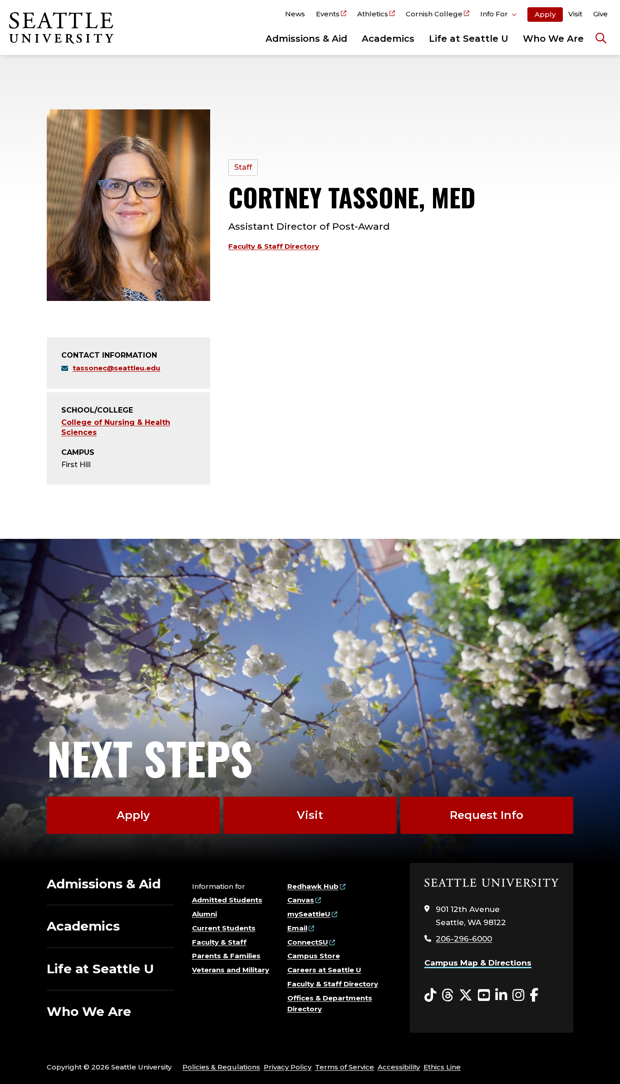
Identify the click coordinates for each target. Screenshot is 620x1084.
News (295, 14)
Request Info (486, 815)
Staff (243, 167)
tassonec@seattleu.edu (116, 368)
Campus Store (313, 955)
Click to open (498, 15)
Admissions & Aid (306, 38)
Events (328, 14)
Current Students (224, 928)
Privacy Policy (287, 1067)
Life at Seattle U (468, 38)
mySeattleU (308, 914)
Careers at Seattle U (324, 970)
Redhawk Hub (313, 886)
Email (297, 928)
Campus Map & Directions (477, 962)
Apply (545, 14)
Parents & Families (226, 955)
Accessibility (399, 1067)
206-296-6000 (464, 938)
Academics (388, 38)
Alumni (204, 914)
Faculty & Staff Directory (273, 246)
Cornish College (434, 14)
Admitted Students (227, 900)
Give (600, 14)
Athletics (372, 14)
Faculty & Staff (219, 942)
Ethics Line (442, 1067)
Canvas (300, 900)
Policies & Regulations (221, 1067)
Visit (575, 14)
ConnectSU (307, 942)
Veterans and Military (230, 970)
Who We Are (553, 38)
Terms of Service (344, 1067)
